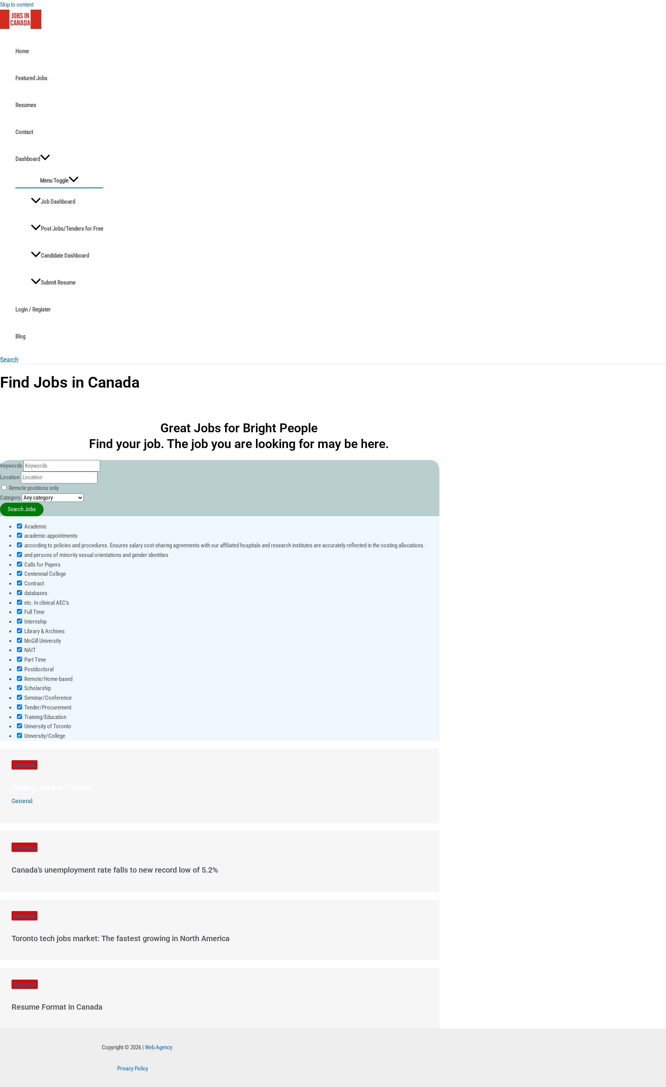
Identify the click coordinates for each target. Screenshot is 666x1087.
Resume (24, 984)
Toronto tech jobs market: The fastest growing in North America (121, 938)
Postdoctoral (38, 669)
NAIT (29, 650)
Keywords (11, 465)
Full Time (33, 612)
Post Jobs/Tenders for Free (72, 228)
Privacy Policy (132, 1068)
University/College (44, 735)
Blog (20, 336)
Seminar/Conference (47, 697)
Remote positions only (34, 488)
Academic (35, 526)
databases (35, 593)
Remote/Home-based (47, 679)
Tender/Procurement (47, 707)
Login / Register (33, 309)
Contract (33, 583)
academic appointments (50, 535)
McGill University (42, 640)
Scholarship (37, 688)
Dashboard (27, 159)
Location (10, 477)
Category (10, 497)
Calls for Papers (42, 564)
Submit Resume (58, 282)
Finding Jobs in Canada (51, 787)
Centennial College (44, 573)
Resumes (25, 105)
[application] (45, 158)
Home (22, 51)
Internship (35, 621)
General (24, 765)
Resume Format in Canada (57, 1007)
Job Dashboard (58, 201)
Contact (24, 132)
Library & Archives (44, 631)
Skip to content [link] (17, 4)
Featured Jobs (31, 78)
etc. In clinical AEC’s (46, 602)
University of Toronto (47, 726)
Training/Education (44, 717)
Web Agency (158, 1047)
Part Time (34, 659)
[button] (9, 360)
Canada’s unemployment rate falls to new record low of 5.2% (115, 870)
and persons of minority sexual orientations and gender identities (95, 555)
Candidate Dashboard (65, 255)
